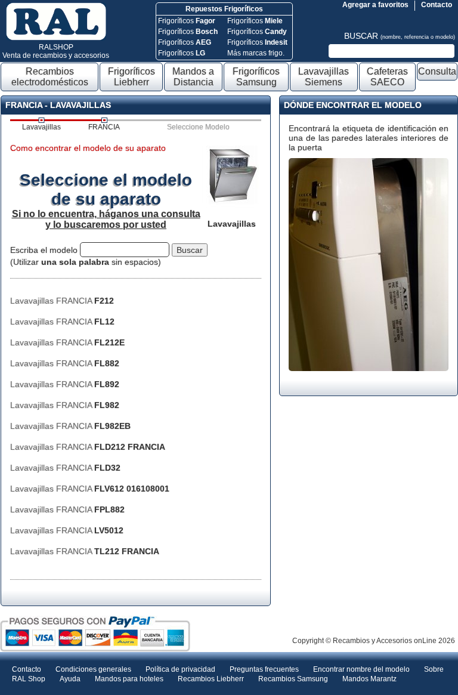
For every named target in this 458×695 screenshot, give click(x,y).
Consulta (437, 71)
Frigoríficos (186, 21)
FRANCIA (104, 127)
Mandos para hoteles (129, 679)
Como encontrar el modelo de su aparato (88, 148)
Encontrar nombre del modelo (361, 669)
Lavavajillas (41, 127)
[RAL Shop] (56, 38)
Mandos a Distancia (193, 76)
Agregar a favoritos (375, 5)
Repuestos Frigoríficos (224, 9)
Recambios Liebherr (211, 679)
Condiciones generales (93, 669)
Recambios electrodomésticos (49, 76)
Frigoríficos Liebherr (131, 76)
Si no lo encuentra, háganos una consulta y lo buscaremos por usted (106, 219)
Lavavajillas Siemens (323, 76)
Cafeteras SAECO (387, 76)
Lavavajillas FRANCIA (62, 300)
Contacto (436, 5)
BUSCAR (399, 36)
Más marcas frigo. (255, 53)
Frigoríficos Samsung (256, 76)
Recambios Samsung (293, 679)
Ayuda (70, 679)
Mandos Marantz (369, 679)
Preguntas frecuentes (264, 669)
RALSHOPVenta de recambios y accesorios (55, 51)
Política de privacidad (180, 669)
